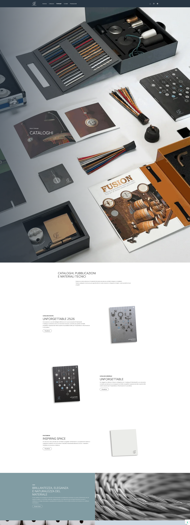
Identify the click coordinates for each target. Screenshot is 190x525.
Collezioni (51, 3)
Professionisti (73, 3)
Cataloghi (58, 3)
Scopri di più (37, 506)
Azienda (44, 3)
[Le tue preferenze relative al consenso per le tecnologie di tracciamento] (187, 522)
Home (31, 128)
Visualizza (47, 331)
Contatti (66, 3)
